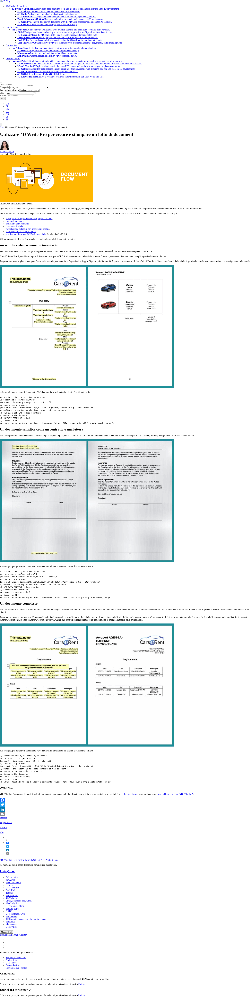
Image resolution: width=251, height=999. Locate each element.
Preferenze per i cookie (16, 968)
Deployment (11, 927)
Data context (18, 860)
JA (7, 119)
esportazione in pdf (14, 221)
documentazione (131, 794)
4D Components (13, 882)
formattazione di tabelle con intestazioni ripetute (27, 229)
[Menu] (1, 124)
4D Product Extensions (16, 6)
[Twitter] (125, 804)
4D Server (10, 921)
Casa (2, 127)
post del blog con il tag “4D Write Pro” (175, 794)
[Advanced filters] (28, 85)
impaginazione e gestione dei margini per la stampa (29, 218)
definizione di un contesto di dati (21, 231)
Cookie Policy (12, 965)
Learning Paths (13, 58)
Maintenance (12, 924)
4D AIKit (10, 880)
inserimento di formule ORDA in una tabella (26, 234)
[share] (6, 855)
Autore (3, 95)
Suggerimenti (6, 822)
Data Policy (11, 962)
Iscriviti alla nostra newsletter (13, 935)
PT (7, 111)
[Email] (125, 814)
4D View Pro (12, 895)
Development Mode (15, 906)
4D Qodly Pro (12, 903)
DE (7, 103)
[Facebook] (125, 800)
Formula (29, 860)
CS (7, 114)
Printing (49, 860)
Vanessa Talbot (7, 151)
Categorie (7, 871)
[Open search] (1, 82)
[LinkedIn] (125, 809)
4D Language (12, 908)
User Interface (12, 887)
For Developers (13, 27)
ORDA (36, 860)
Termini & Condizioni (16, 957)
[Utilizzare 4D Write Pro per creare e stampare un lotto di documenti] (46, 201)
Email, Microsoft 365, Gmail (19, 900)
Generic (9, 885)
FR (7, 106)
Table (55, 860)
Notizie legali (12, 960)
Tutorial (9, 893)
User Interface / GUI (15, 914)
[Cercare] (31, 85)
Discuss (3, 817)
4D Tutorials (11, 916)
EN (7, 109)
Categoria (4, 87)
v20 (1, 832)
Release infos (12, 877)
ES (7, 116)
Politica (81, 984)
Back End (10, 890)
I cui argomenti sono (9, 90)
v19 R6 (3, 827)
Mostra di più (6, 932)
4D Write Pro (6, 860)
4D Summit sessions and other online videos (26, 919)
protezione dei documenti (17, 223)
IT (3, 99)
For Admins (11, 45)
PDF (43, 860)
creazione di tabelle (14, 226)
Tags (2, 93)
